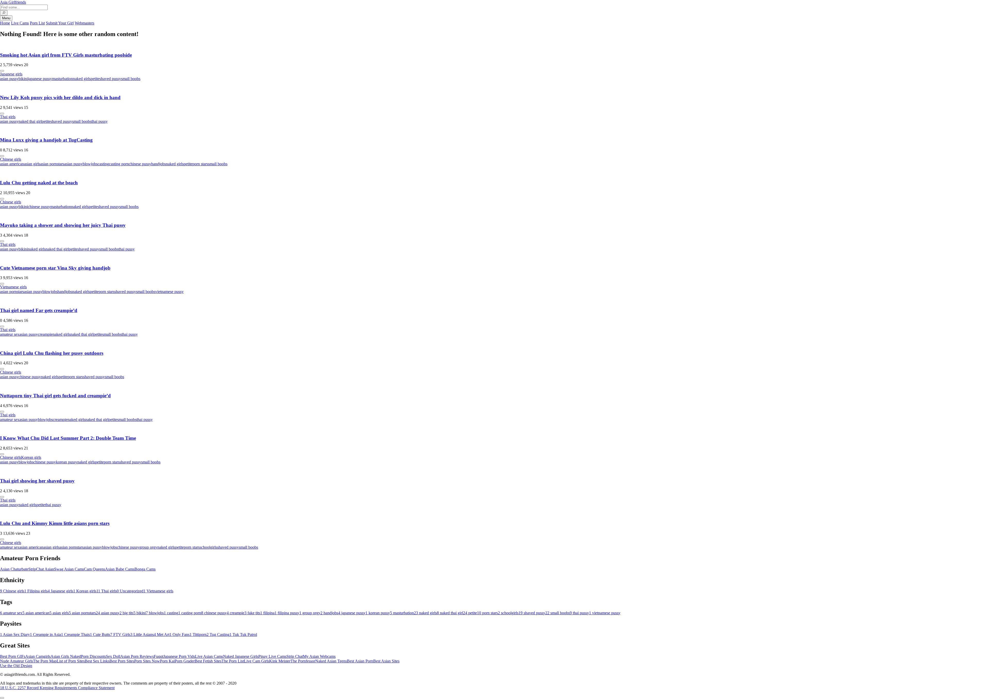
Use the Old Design (16, 665)
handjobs (158, 164)
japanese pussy (40, 78)
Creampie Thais (75, 634)
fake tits (252, 613)
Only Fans (179, 634)
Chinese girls (10, 159)
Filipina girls (36, 591)
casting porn (119, 164)
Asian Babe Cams (119, 569)
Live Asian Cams (209, 656)
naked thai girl (30, 121)
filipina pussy (287, 613)
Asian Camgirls (37, 656)
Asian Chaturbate (14, 569)
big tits (126, 613)
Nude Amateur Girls (16, 661)
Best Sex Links (97, 661)
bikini (23, 78)
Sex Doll (113, 656)
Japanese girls (11, 74)
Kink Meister (280, 661)
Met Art (161, 634)
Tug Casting (218, 634)
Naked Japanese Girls (240, 656)
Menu (6, 18)
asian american (12, 164)
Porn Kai (167, 661)
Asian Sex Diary (15, 634)
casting (103, 164)
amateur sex (9, 334)
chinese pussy (140, 164)
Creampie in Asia (45, 634)
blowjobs (90, 164)
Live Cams (20, 23)
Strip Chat (294, 656)
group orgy (148, 547)
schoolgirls (208, 547)
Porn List (37, 23)
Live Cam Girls (256, 661)
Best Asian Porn (360, 661)
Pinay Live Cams (272, 656)
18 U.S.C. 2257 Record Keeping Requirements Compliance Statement (57, 688)
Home (5, 23)
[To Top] (2, 698)
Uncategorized (130, 591)
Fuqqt (158, 656)
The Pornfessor (303, 661)
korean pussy (66, 462)
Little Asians (142, 634)
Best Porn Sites (121, 661)
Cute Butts (100, 634)
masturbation (62, 78)
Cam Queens (94, 569)
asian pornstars (52, 164)
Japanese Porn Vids (179, 656)
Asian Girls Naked (65, 656)
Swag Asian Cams (69, 569)
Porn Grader (185, 661)
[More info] (2, 71)
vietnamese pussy (169, 291)
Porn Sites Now (147, 661)
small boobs (130, 78)
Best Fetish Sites (208, 661)
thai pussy (99, 121)
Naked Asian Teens (331, 661)
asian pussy (9, 78)
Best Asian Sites (386, 661)
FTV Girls (120, 634)
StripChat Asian (41, 569)
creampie (45, 334)
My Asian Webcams (319, 656)
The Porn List (232, 661)
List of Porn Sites (71, 661)
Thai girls (7, 117)
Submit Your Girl (60, 23)
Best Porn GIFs (12, 656)
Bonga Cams (145, 569)
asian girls (32, 164)
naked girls (82, 78)
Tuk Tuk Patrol (243, 634)
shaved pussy (110, 78)
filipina (267, 613)
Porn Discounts (93, 656)
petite (95, 78)
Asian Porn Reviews (137, 656)
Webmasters (84, 23)
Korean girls (31, 457)
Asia (13, 2)
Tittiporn (198, 634)
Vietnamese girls (13, 287)
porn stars (200, 164)
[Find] (3, 12)
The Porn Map (45, 661)
